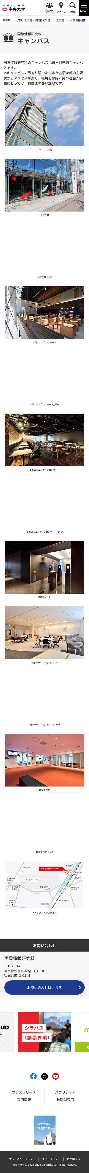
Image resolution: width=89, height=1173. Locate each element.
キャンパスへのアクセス (44, 912)
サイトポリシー (51, 1159)
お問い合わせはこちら (44, 987)
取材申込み (73, 1159)
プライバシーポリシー (22, 1159)
